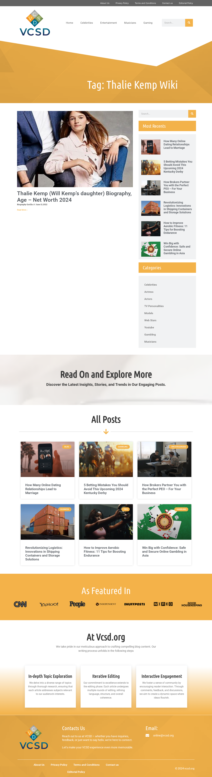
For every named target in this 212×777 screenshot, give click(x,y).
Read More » (22, 210)
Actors (148, 298)
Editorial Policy (186, 3)
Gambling (150, 334)
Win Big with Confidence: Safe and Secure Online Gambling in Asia (177, 248)
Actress (148, 291)
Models (148, 313)
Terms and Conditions (145, 3)
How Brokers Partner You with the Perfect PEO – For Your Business (176, 187)
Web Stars (150, 320)
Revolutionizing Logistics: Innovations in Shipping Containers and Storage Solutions (178, 207)
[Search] (189, 23)
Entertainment (108, 22)
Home (69, 22)
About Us (104, 3)
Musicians (130, 22)
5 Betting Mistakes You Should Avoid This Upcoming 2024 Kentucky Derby (178, 166)
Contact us (167, 3)
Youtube (149, 327)
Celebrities (86, 22)
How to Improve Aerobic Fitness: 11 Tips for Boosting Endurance (175, 228)
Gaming (148, 22)
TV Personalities (154, 306)
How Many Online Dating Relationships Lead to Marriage (176, 144)
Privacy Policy (122, 3)
